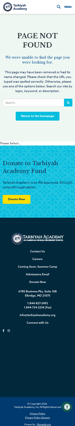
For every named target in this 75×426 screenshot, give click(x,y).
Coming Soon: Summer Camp (37, 266)
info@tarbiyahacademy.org (37, 315)
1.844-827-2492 (37, 303)
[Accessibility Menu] (67, 407)
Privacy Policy (37, 413)
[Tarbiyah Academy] (15, 7)
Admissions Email (37, 274)
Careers (37, 259)
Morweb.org (43, 424)
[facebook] (3, 330)
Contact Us (37, 251)
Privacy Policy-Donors (37, 417)
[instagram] (9, 330)
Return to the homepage (37, 116)
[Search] (59, 7)
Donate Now (16, 199)
